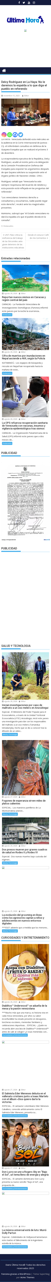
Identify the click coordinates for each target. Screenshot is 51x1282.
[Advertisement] (25, 50)
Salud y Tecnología (10, 734)
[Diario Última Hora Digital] (4, 70)
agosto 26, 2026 (10, 846)
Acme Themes (27, 1277)
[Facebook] (15, 134)
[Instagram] (4, 134)
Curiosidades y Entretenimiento (15, 1035)
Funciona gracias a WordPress (16, 1273)
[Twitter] (20, 134)
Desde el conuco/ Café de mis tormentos (38, 236)
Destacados (8, 226)
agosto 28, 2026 (10, 293)
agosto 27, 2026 (10, 797)
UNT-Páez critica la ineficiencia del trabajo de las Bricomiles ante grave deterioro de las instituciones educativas (13, 241)
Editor (26, 95)
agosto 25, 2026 (10, 911)
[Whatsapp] (9, 134)
